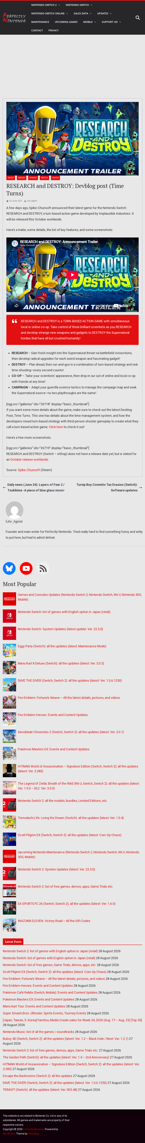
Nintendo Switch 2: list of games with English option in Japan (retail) (50, 951)
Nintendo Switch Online (48, 13)
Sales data (81, 13)
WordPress (9, 1133)
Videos (55, 178)
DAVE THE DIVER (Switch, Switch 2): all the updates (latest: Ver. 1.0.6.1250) (70, 680)
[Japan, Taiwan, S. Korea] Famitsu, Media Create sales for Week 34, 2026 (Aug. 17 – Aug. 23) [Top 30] (72, 1020)
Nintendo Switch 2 (44, 5)
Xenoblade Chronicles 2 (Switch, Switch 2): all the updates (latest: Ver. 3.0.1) (71, 732)
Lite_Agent (32, 201)
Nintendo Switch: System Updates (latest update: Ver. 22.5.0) (60, 629)
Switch (44, 178)
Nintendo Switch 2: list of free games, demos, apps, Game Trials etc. (65, 886)
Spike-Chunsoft (29, 470)
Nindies (33, 178)
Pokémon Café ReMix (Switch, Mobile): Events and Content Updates (50, 992)
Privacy (53, 30)
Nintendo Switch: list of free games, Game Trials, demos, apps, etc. (49, 965)
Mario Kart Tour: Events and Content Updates (34, 1006)
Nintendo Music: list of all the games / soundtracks (38, 1032)
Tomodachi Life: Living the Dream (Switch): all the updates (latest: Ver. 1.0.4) (71, 818)
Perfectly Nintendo (33, 1129)
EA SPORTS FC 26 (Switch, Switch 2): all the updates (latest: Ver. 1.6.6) (66, 904)
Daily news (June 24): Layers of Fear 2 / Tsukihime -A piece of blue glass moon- (36, 487)
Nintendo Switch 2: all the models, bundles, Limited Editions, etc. (63, 801)
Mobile (88, 22)
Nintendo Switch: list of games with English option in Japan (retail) (64, 612)
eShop (11, 178)
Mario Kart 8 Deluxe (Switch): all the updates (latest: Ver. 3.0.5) (61, 663)
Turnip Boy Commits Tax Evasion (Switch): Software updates (107, 487)
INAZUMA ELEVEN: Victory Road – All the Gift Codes (54, 921)
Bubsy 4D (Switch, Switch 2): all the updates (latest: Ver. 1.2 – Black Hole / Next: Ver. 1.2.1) (65, 1039)
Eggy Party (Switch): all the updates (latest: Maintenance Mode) (62, 646)
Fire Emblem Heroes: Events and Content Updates (53, 715)
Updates (102, 13)
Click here (56, 427)
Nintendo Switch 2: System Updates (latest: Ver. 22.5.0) (56, 869)
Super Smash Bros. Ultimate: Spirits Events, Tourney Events (44, 1013)
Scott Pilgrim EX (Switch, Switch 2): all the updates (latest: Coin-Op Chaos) (69, 835)
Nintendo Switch (77, 5)
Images (21, 178)
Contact (37, 30)
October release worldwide (29, 459)
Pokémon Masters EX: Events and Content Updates (53, 749)
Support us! (110, 22)
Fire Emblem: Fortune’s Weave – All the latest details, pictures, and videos (69, 698)
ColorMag (33, 1133)
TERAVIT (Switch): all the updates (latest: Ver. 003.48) (40, 1090)
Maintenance (40, 22)
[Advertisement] (72, 61)
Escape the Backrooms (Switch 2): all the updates (37, 1076)
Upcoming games (66, 22)
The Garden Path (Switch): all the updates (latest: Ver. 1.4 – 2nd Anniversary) (56, 1057)
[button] (58, 4)
